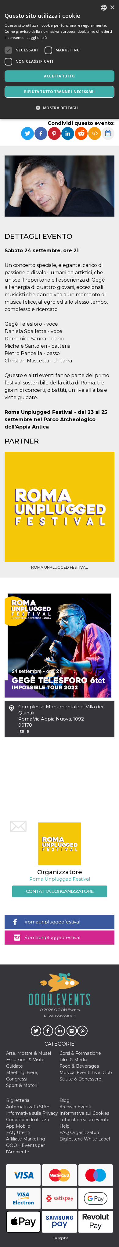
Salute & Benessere (80, 1079)
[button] (59, 108)
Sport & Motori (21, 1085)
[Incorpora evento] (94, 133)
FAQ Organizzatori (79, 1132)
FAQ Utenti (18, 1132)
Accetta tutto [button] (59, 76)
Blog (65, 1100)
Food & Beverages (79, 1066)
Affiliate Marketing (25, 1139)
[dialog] (59, 59)
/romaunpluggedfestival (52, 922)
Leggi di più (37, 37)
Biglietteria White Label (85, 1139)
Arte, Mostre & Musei (28, 1053)
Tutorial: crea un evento (85, 1119)
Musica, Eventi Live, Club (86, 1072)
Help (65, 1126)
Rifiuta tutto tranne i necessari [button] (59, 91)
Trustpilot (60, 1238)
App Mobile (18, 1126)
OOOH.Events (66, 1009)
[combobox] (104, 8)
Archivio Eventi (75, 1107)
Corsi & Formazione (80, 1053)
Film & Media (73, 1059)
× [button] (112, 7)
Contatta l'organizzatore (59, 891)
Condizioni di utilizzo (27, 1119)
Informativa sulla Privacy (32, 1113)
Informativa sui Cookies (84, 1113)
